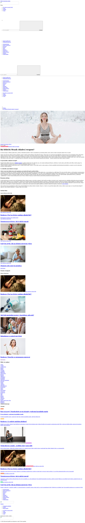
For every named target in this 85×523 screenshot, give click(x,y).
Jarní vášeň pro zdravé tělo (5, 212)
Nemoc (1, 382)
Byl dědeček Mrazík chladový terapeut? (11, 109)
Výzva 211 (2, 391)
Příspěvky (2, 401)
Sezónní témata (6, 44)
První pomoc (3, 390)
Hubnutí (4, 49)
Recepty (2, 374)
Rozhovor (2, 402)
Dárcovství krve (3, 385)
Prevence (5, 46)
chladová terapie (18, 162)
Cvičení (2, 365)
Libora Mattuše (65, 183)
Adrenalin (2, 384)
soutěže (4, 512)
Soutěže (4, 9)
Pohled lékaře (5, 54)
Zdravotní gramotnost (4, 380)
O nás (4, 10)
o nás (4, 513)
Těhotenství (2, 376)
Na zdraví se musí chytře (8, 7)
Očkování (2, 398)
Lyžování (2, 370)
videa (4, 511)
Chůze (1, 364)
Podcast (2, 397)
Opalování (2, 379)
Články (4, 108)
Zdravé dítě (5, 50)
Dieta (1, 393)
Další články (2, 268)
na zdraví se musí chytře (7, 510)
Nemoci (4, 53)
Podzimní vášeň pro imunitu (13, 146)
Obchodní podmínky (7, 506)
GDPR (4, 507)
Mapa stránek (5, 508)
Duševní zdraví (6, 52)
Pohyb (4, 47)
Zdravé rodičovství (6, 40)
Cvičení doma (3, 366)
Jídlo (4, 48)
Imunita (1, 144)
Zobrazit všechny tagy (5, 403)
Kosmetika (2, 378)
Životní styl (2, 392)
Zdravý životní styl (6, 45)
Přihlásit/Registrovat (7, 42)
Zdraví (10, 144)
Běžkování (2, 372)
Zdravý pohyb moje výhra (5, 400)
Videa (4, 8)
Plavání (1, 367)
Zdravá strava (3, 373)
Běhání (1, 369)
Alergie (1, 383)
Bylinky (2, 399)
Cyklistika (2, 371)
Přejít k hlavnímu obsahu (5, 1)
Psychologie (6, 144)
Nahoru (1, 503)
